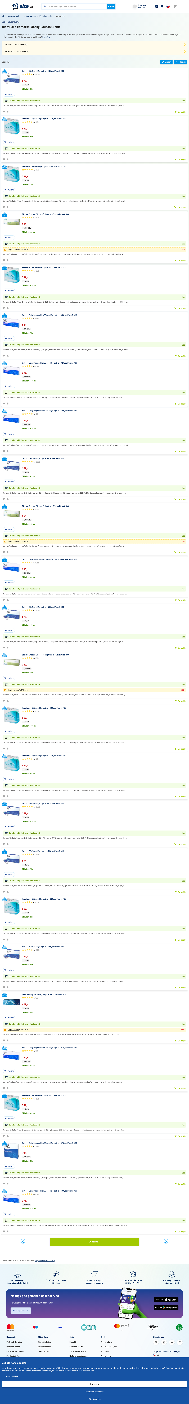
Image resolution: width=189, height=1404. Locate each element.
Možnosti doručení (14, 1342)
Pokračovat (47, 37)
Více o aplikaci (19, 1311)
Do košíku (182, 112)
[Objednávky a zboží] (156, 6)
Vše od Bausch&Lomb (11, 22)
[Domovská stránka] (3, 16)
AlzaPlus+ (105, 1351)
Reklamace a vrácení (15, 1351)
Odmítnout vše (94, 1399)
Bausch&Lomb (13, 16)
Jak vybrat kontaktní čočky (16, 44)
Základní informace (77, 1351)
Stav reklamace (44, 1347)
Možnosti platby (13, 1347)
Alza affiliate (106, 1356)
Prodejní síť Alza (13, 1356)
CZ (158, 1355)
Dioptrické (60, 16)
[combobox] (74, 6)
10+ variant (8, 94)
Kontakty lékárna (76, 1347)
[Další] (166, 1241)
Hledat (111, 6)
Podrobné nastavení (94, 1391)
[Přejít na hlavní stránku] (23, 6)
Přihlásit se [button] (142, 7)
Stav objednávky (45, 1342)
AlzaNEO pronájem (109, 1347)
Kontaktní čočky (45, 16)
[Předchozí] (23, 1241)
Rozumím (94, 1384)
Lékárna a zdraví (29, 16)
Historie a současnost (78, 1356)
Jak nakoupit (43, 1351)
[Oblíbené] (162, 6)
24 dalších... (94, 1242)
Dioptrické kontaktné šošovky (45, 1261)
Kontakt (72, 1342)
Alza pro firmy (107, 1342)
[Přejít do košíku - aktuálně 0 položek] (175, 6)
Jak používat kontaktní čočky (17, 51)
